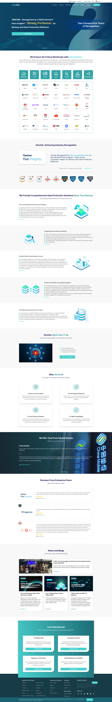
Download (73, 1)
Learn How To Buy (68, 693)
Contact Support (53, 693)
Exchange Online (39, 695)
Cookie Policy (74, 699)
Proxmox (24, 687)
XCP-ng (37, 690)
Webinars (52, 685)
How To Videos (53, 682)
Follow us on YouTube (67, 357)
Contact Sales (87, 1)
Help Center (52, 687)
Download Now (38, 649)
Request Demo (38, 669)
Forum (51, 690)
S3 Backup (38, 685)
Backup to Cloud (25, 690)
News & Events (67, 685)
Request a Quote (73, 649)
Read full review (40, 498)
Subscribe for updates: (82, 680)
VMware (23, 682)
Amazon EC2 (38, 682)
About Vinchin (67, 682)
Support (80, 1)
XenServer (38, 687)
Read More (21, 219)
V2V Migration (39, 693)
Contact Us (66, 687)
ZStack (23, 693)
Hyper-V (23, 685)
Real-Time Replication (26, 695)
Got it (90, 699)
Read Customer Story (24, 463)
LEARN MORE (27, 33)
